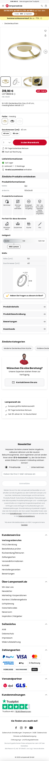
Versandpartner (12, 678)
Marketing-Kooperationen (14, 595)
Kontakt (5, 565)
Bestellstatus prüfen (11, 548)
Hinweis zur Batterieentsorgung (25, 736)
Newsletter (7, 591)
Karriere (6, 599)
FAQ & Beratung (9, 544)
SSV (23, 14)
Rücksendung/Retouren (13, 552)
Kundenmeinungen (13, 694)
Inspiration (7, 616)
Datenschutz (8, 633)
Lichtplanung (8, 603)
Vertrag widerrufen (12, 540)
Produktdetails (11, 306)
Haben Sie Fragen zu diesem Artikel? (26, 295)
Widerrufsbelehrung (11, 642)
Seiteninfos (9, 624)
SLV (25, 186)
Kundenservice (11, 535)
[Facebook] (17, 727)
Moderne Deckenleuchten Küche (17, 348)
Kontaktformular (16, 513)
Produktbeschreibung (14, 314)
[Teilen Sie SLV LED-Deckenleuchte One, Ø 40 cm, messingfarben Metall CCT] (45, 35)
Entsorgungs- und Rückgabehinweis (25, 740)
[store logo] (15, 6)
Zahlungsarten (8, 557)
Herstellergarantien (11, 569)
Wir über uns (8, 587)
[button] (5, 81)
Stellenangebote (19, 599)
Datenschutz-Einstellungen (12, 733)
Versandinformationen (12, 561)
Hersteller (24, 525)
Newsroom (7, 612)
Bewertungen (10, 321)
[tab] (24, 554)
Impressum (7, 637)
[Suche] (42, 6)
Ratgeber (17, 616)
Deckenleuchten (11, 23)
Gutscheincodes (9, 608)
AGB (4, 629)
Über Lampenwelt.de (14, 581)
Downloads (9, 329)
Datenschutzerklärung (27, 516)
